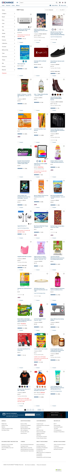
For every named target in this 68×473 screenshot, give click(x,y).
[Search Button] (56, 2)
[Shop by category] (18, 2)
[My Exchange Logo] (9, 2)
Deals (3, 5)
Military (18, 5)
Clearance (8, 5)
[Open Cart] (65, 2)
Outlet (13, 5)
